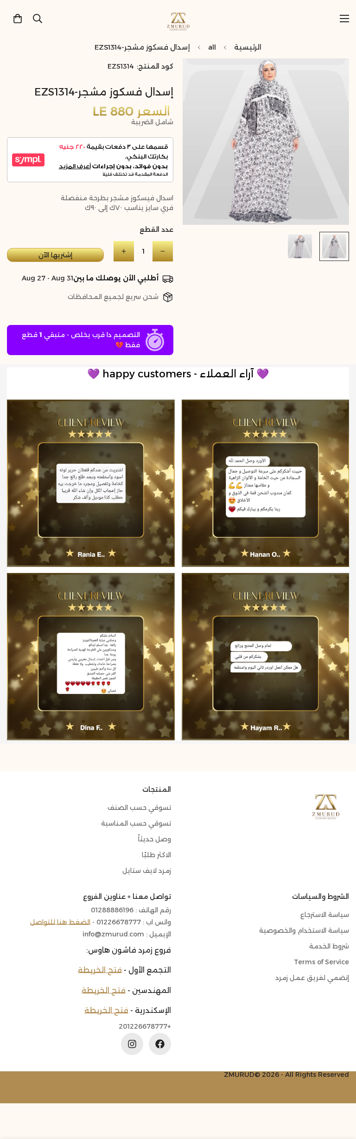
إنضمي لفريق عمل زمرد (312, 978)
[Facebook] (160, 1044)
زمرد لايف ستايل (146, 870)
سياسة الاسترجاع (324, 914)
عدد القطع (156, 229)
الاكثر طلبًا (156, 855)
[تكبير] (202, 78)
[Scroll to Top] (18, 1088)
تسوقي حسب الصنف (139, 807)
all (212, 47)
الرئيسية (247, 47)
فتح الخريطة (100, 970)
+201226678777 (145, 1026)
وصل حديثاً (154, 839)
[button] (17, 18)
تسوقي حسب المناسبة (136, 823)
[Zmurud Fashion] (178, 18)
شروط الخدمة (329, 946)
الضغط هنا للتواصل (60, 922)
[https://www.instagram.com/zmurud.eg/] (132, 1044)
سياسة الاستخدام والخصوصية (304, 930)
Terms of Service (321, 962)
